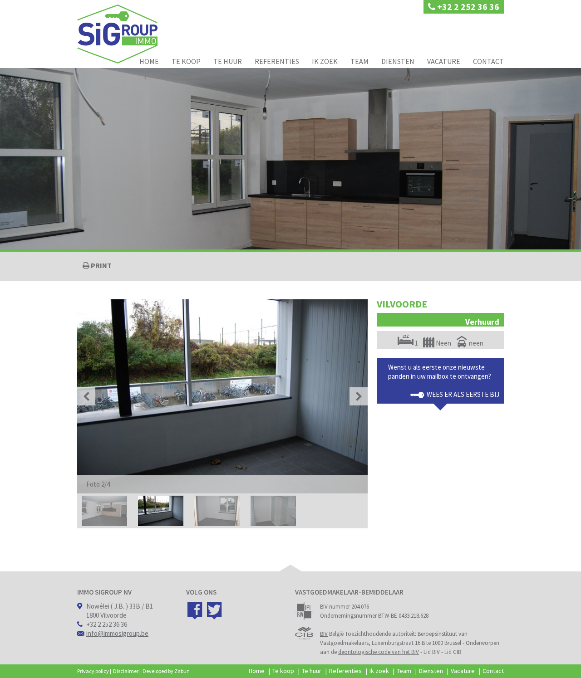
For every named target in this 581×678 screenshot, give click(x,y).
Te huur (227, 61)
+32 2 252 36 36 (467, 6)
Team (359, 61)
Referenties (277, 61)
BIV (324, 634)
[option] (222, 396)
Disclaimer (125, 671)
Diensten (397, 61)
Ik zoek (325, 61)
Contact (488, 61)
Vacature (443, 61)
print (100, 265)
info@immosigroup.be (117, 633)
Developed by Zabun (166, 671)
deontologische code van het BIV (378, 652)
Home (149, 61)
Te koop (186, 61)
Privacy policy (93, 671)
